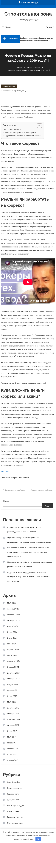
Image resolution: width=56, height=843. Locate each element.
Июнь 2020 (12, 696)
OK (38, 839)
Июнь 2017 (12, 731)
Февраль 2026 (13, 614)
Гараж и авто (13, 793)
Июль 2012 (12, 754)
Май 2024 (11, 643)
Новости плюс (13, 811)
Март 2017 (11, 742)
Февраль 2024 (13, 661)
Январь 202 (12, 760)
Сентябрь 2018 (13, 719)
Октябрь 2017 (13, 725)
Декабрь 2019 (13, 707)
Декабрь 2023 (13, 673)
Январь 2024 (13, 667)
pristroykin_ (20, 90)
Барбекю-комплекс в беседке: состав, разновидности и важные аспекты (36, 39)
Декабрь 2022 (13, 690)
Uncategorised (14, 782)
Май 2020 (11, 702)
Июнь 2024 (12, 638)
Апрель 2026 (13, 608)
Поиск (49, 27)
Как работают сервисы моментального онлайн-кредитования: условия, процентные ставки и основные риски (28, 552)
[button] (38, 125)
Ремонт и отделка (15, 817)
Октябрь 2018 (13, 713)
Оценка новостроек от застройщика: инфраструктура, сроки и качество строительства (29, 539)
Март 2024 (12, 655)
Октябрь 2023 (13, 678)
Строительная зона (28, 14)
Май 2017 (11, 737)
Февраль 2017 (13, 748)
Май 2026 (11, 603)
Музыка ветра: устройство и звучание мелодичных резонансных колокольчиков (29, 564)
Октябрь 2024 (13, 620)
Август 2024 (12, 626)
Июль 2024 (12, 632)
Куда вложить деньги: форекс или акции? (22, 135)
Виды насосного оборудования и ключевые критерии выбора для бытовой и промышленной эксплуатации (29, 576)
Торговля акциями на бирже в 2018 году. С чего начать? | (43, 490)
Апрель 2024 (13, 649)
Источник (5, 471)
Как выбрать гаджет (16, 805)
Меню (7, 27)
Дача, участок (13, 799)
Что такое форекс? (12, 129)
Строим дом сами (15, 823)
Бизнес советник (8, 86)
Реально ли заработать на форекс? (20, 132)
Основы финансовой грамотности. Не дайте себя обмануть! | (16, 490)
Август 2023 (12, 684)
